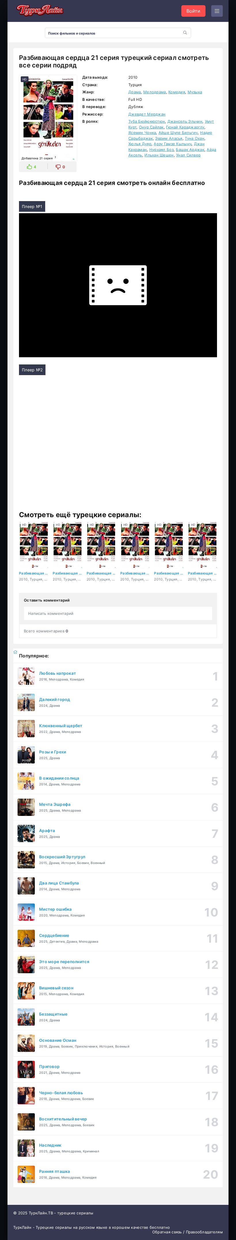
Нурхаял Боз (161, 149)
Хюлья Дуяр (139, 143)
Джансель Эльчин (185, 121)
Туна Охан (194, 138)
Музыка (195, 92)
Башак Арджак (190, 149)
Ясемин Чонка (142, 132)
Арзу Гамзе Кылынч (172, 143)
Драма (134, 92)
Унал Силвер (188, 155)
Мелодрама (154, 92)
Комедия (176, 92)
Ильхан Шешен (159, 155)
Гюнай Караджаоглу (185, 127)
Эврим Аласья (168, 138)
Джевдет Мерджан (146, 114)
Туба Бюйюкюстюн (146, 121)
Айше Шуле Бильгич (178, 132)
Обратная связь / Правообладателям (187, 1232)
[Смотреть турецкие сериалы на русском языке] (39, 10)
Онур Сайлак (151, 127)
